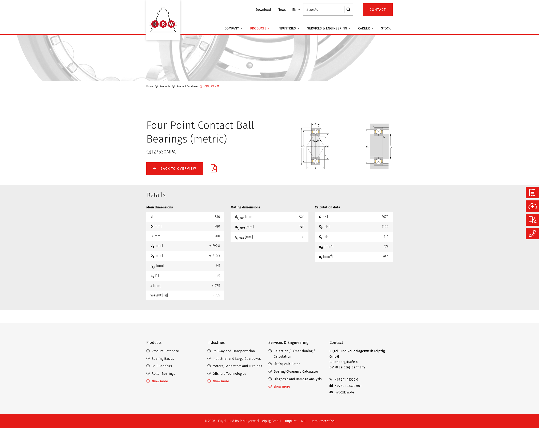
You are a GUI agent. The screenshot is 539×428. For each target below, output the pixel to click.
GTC (303, 421)
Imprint (291, 421)
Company (232, 28)
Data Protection (323, 421)
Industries (287, 28)
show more (160, 381)
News (282, 10)
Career (364, 28)
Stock (386, 28)
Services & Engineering (327, 28)
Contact (336, 342)
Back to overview (177, 169)
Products (258, 28)
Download (263, 10)
